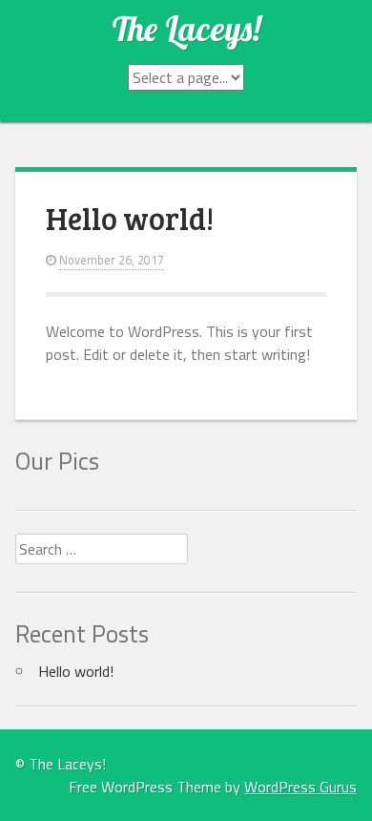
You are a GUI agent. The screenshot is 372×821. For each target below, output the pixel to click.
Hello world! (130, 218)
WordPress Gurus (300, 786)
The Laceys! (186, 29)
